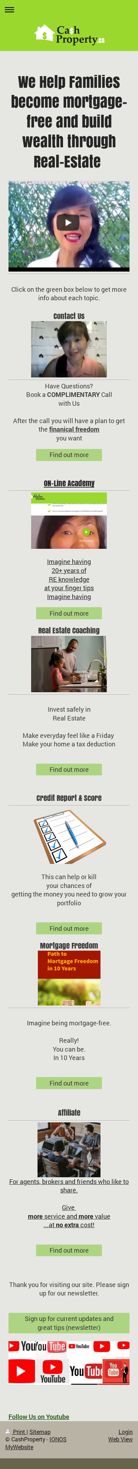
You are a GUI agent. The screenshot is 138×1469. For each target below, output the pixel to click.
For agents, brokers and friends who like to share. (69, 1186)
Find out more (69, 454)
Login (126, 1431)
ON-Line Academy (69, 483)
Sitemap (40, 1431)
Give (69, 1207)
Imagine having (69, 561)
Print (19, 1431)
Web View (120, 1439)
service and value (69, 1216)
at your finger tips (69, 587)
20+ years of (69, 570)
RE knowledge (69, 579)
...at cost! (69, 1224)
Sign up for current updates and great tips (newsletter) (69, 1323)
